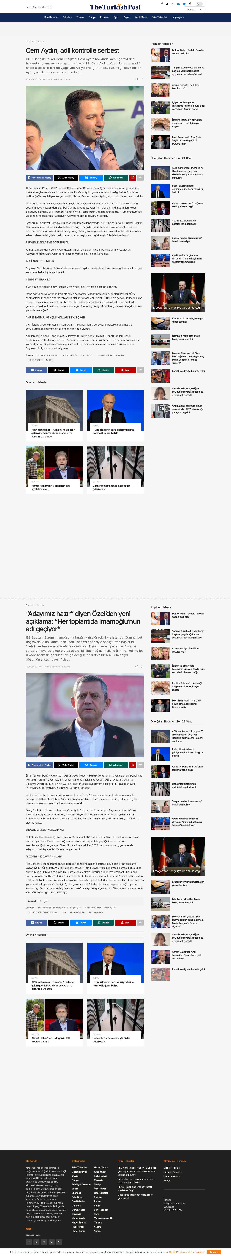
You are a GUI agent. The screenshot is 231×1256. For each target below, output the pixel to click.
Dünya (92, 17)
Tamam (214, 1252)
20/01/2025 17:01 (34, 79)
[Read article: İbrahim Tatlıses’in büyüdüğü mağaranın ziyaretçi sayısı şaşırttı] (160, 125)
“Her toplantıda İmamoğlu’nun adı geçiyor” (59, 908)
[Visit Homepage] (115, 7)
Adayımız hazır (93, 908)
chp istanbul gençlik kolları (110, 355)
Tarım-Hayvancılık (103, 1218)
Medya (97, 1184)
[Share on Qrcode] (132, 178)
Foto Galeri (77, 1197)
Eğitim (75, 1188)
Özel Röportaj (101, 1193)
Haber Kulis (78, 1226)
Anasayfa (30, 41)
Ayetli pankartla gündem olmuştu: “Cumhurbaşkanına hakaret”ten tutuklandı (187, 258)
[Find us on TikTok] (190, 4)
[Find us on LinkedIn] (178, 4)
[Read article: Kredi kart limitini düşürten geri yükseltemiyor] (160, 323)
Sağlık (97, 1205)
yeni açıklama (96, 912)
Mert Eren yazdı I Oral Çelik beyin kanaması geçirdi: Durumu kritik (186, 140)
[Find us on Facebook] (162, 4)
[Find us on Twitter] (167, 4)
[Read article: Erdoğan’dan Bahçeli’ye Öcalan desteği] (178, 292)
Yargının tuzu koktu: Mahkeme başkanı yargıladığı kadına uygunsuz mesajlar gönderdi (188, 71)
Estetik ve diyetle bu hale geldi (188, 371)
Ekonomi (104, 17)
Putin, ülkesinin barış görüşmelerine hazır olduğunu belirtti (113, 431)
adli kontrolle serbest (48, 355)
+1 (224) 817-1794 (173, 1210)
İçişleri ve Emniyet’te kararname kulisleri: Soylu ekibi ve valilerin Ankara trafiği (188, 105)
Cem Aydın (86, 355)
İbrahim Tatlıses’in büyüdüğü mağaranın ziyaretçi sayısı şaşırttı (187, 123)
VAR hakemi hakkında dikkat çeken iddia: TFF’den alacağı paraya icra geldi (187, 409)
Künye (167, 1180)
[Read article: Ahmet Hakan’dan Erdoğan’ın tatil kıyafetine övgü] (54, 466)
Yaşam (127, 17)
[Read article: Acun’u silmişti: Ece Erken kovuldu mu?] (160, 90)
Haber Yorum (101, 1167)
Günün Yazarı (78, 1209)
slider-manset (35, 360)
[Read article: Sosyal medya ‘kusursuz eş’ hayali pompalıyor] (160, 243)
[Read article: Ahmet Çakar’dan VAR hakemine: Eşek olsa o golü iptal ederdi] (160, 957)
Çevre (75, 1176)
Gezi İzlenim (78, 1201)
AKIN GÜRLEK (70, 355)
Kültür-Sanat (141, 17)
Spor (116, 17)
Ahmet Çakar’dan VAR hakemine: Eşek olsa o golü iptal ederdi (186, 955)
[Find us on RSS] (59, 1242)
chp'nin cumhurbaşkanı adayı (43, 912)
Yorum (97, 1231)
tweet (49, 360)
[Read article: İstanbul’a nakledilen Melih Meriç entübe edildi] (160, 341)
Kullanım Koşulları (172, 1172)
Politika (40, 41)
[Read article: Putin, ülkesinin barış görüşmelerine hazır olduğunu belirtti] (115, 410)
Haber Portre (78, 1231)
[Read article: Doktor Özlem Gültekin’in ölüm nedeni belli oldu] (160, 55)
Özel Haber (100, 1188)
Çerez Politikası (172, 1176)
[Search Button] (202, 9)
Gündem (67, 17)
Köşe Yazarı (100, 1171)
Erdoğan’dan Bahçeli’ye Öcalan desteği (176, 307)
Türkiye (80, 17)
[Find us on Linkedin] (52, 1242)
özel (64, 912)
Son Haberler (51, 17)
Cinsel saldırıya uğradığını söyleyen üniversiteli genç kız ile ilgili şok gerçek (188, 391)
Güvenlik (76, 1214)
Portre (97, 1201)
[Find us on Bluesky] (184, 4)
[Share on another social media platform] (140, 178)
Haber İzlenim (79, 1222)
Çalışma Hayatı (79, 1171)
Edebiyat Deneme (81, 1184)
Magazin (98, 1180)
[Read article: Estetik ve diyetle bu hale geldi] (160, 376)
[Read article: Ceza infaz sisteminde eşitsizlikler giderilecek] (115, 466)
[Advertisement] (115, 29)
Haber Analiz (78, 1218)
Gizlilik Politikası (172, 1167)
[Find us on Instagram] (173, 4)
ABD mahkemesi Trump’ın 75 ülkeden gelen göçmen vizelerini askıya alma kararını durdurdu (53, 433)
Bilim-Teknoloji (159, 17)
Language (177, 17)
